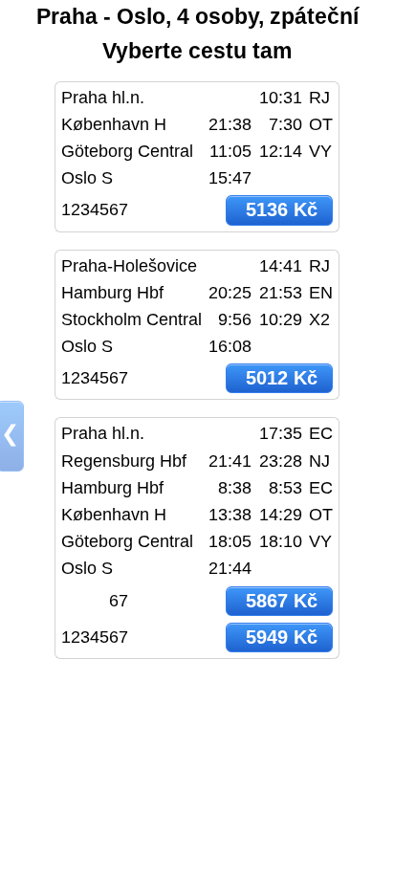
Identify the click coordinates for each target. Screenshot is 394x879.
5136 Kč (281, 209)
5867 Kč (281, 600)
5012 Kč (281, 377)
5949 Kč (281, 637)
